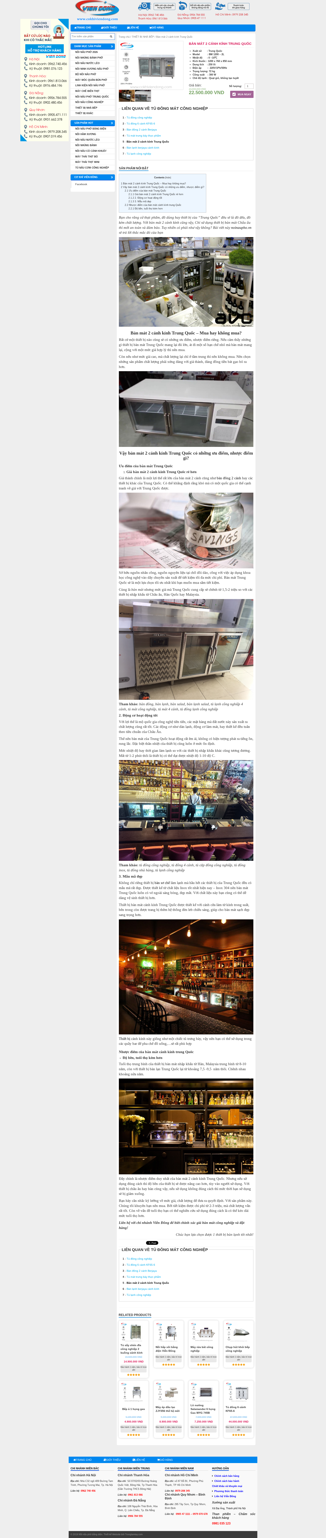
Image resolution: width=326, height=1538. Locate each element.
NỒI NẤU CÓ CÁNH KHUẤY (91, 151)
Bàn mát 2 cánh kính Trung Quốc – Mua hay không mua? (153, 183)
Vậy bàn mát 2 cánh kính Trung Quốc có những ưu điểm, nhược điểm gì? (162, 187)
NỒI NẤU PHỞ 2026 (86, 52)
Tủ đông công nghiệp (139, 117)
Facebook (81, 184)
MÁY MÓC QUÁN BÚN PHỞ (91, 80)
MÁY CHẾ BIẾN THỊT (87, 91)
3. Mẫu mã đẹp (139, 201)
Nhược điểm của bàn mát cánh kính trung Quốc (153, 205)
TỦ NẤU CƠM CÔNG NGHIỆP (92, 167)
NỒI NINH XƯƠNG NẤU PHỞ (91, 68)
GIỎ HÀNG (157, 27)
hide (168, 177)
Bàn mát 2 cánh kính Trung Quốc (148, 141)
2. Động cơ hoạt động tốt (145, 197)
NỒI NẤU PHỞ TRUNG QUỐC (92, 96)
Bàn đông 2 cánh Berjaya (142, 129)
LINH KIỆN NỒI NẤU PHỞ (90, 85)
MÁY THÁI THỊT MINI (87, 162)
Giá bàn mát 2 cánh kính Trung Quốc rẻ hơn (155, 194)
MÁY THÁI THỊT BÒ (86, 156)
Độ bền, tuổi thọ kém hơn (145, 208)
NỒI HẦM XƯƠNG (85, 134)
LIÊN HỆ (134, 27)
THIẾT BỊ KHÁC (84, 113)
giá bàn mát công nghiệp (215, 1223)
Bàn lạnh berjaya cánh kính (143, 147)
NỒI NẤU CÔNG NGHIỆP (89, 102)
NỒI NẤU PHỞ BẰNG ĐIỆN (90, 128)
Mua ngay (244, 94)
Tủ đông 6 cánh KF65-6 (141, 123)
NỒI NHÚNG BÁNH (86, 145)
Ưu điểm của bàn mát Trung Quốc (145, 190)
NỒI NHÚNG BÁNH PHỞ (89, 57)
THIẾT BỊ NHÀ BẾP (143, 36)
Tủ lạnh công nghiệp (139, 153)
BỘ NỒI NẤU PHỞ (85, 74)
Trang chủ (84, 27)
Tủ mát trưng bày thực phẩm (144, 135)
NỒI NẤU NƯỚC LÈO (87, 63)
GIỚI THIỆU (110, 27)
